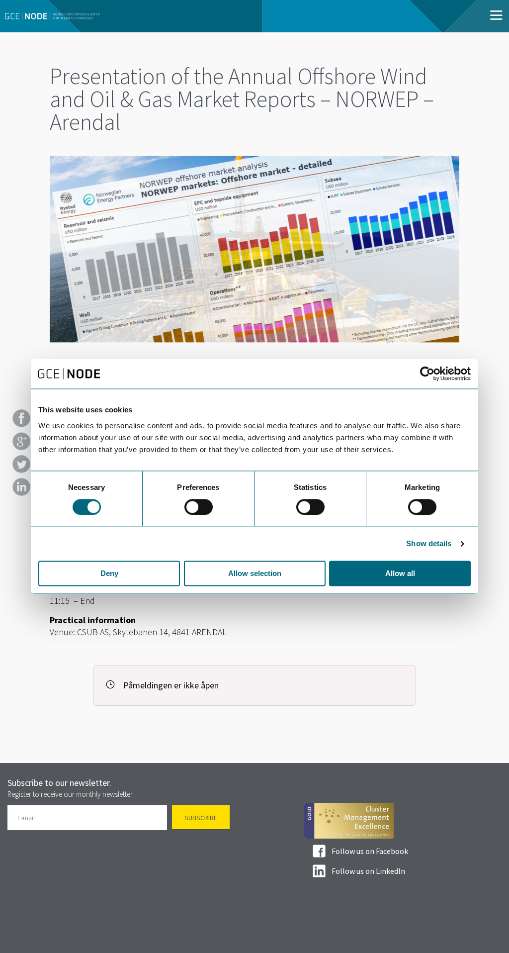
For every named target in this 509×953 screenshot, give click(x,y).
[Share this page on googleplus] (21, 441)
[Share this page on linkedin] (21, 487)
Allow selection (254, 574)
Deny (109, 574)
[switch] (198, 507)
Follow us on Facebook (370, 851)
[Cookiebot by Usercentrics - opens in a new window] (427, 373)
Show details (428, 543)
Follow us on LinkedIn (368, 871)
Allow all (400, 574)
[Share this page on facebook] (21, 418)
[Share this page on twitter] (21, 464)
